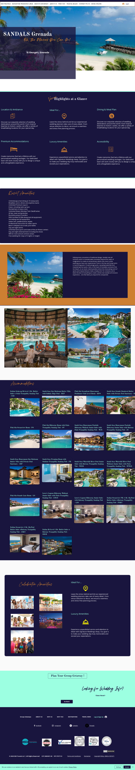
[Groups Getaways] (34, 725)
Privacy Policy (73, 767)
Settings (118, 767)
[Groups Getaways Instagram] (53, 725)
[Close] (133, 767)
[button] (25, 407)
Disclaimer (87, 756)
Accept (127, 767)
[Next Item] (128, 338)
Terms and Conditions (74, 756)
